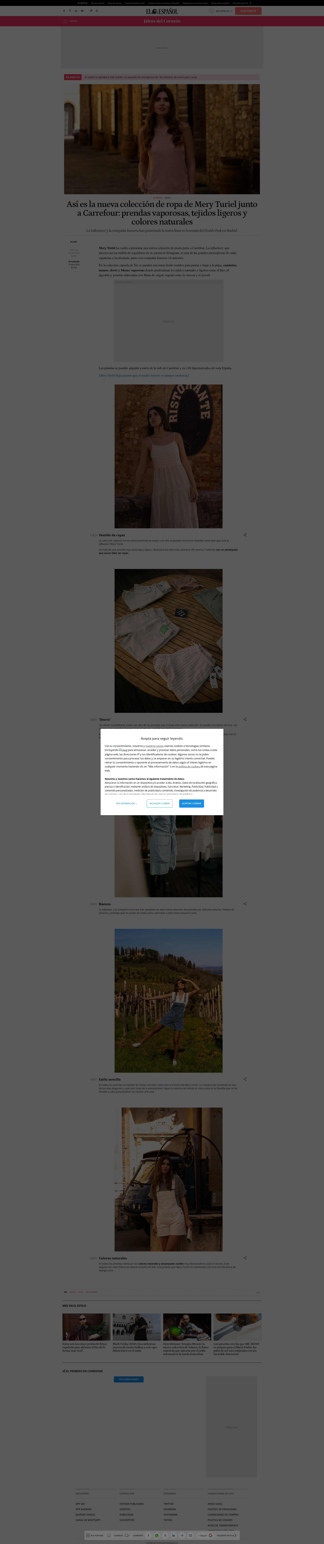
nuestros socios (154, 746)
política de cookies (189, 766)
